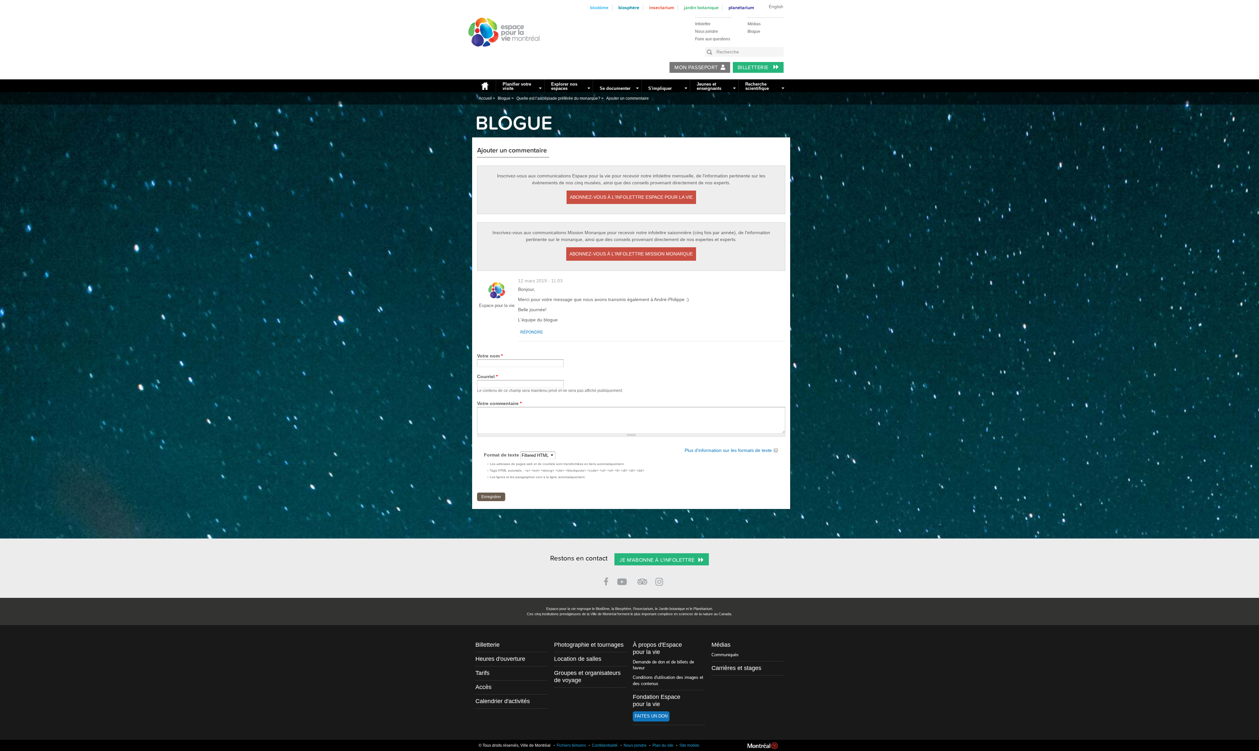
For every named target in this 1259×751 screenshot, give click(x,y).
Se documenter (615, 88)
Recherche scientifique (757, 86)
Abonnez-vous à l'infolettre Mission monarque (631, 253)
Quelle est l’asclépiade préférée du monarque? (558, 98)
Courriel (487, 376)
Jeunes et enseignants (709, 86)
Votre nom (490, 355)
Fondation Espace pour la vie (656, 700)
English (776, 7)
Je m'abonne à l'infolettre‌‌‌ (656, 560)
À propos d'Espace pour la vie (657, 648)
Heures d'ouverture (500, 659)
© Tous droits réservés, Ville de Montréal (514, 745)
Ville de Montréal (763, 745)
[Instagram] (660, 580)
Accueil (484, 85)
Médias (754, 24)
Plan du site (662, 745)
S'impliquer (660, 88)
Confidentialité (605, 745)
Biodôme (599, 7)
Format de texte (502, 454)
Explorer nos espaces (564, 86)
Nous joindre (706, 31)
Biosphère (628, 7)
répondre (531, 332)
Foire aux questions (712, 39)
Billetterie (754, 67)
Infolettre (702, 24)
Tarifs (482, 673)
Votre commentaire (499, 403)
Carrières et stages (736, 668)
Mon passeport (696, 67)
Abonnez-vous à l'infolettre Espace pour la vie (631, 197)
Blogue (754, 31)
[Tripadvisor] (642, 579)
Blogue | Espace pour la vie (500, 52)
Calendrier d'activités (502, 701)
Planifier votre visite (517, 86)
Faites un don (651, 716)
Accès (483, 687)
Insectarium (661, 7)
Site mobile (689, 745)
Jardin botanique (701, 7)
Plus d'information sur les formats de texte (728, 450)
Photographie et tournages (589, 644)
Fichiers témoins (571, 745)
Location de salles (577, 659)
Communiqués (725, 654)
